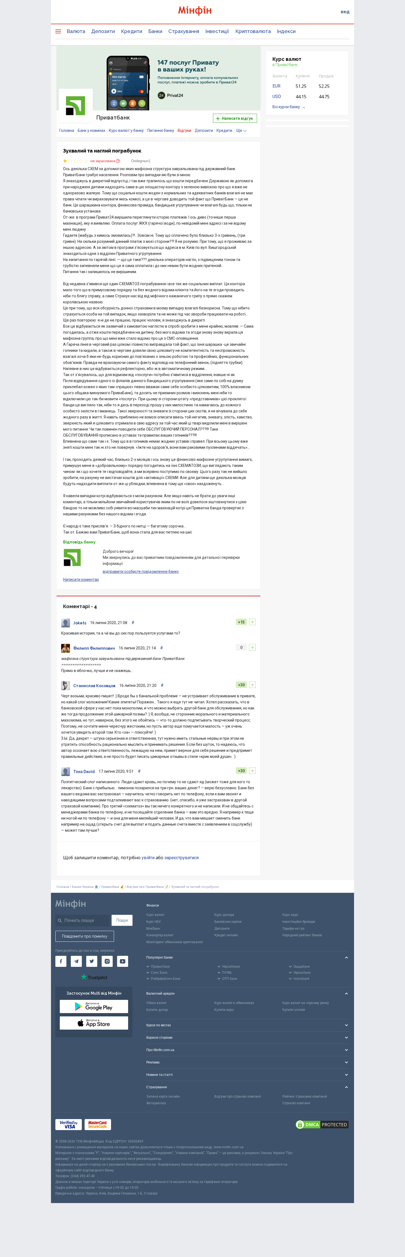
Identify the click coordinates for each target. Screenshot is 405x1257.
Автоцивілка (156, 1103)
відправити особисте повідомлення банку (141, 571)
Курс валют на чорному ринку (305, 1003)
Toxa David (84, 771)
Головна (66, 130)
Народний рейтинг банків (302, 935)
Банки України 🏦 (85, 887)
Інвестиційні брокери (298, 922)
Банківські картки (228, 922)
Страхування (183, 31)
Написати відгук (237, 118)
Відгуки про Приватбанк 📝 (148, 887)
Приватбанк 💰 (112, 887)
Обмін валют (156, 1003)
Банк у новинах (91, 130)
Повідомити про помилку (84, 936)
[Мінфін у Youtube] (122, 961)
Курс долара (224, 915)
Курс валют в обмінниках (234, 1003)
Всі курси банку (286, 107)
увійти (148, 857)
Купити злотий (293, 1010)
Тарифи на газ (293, 928)
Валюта (76, 31)
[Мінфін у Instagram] (107, 961)
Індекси (286, 31)
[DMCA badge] (322, 1125)
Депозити (103, 31)
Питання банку (160, 130)
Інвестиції (217, 31)
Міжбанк (153, 928)
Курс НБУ (153, 922)
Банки (155, 31)
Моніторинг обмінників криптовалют (174, 942)
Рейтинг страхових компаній (304, 1096)
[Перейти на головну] (202, 11)
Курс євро (290, 915)
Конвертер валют (159, 935)
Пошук (122, 920)
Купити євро (224, 1010)
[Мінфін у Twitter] (91, 961)
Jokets (79, 623)
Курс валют (155, 915)
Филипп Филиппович (94, 648)
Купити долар (157, 1010)
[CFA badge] (126, 1125)
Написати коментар (81, 579)
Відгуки (184, 130)
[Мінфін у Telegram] (76, 961)
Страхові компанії (296, 1103)
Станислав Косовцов (94, 686)
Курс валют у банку (126, 130)
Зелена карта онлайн (163, 1096)
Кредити (131, 31)
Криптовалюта (253, 31)
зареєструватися (181, 857)
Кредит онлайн (226, 935)
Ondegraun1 (140, 161)
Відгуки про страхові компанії (237, 1096)
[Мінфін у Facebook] (60, 961)
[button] (248, 57)
